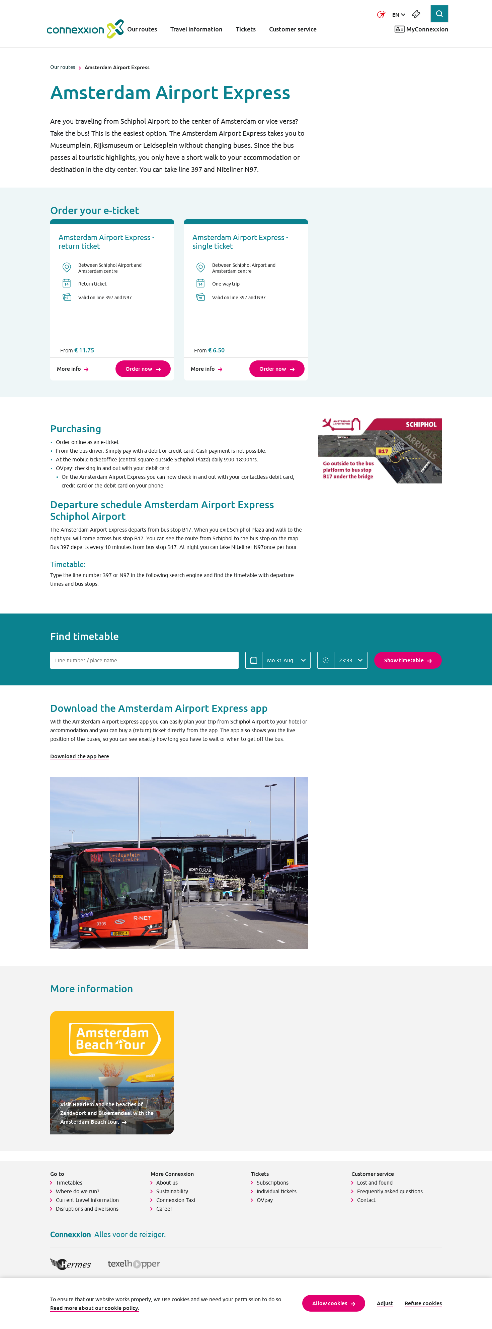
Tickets (246, 29)
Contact (366, 1200)
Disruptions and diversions (87, 1209)
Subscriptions (273, 1183)
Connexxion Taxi (175, 1200)
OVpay (265, 1200)
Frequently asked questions (390, 1191)
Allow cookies (329, 1303)
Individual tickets (277, 1191)
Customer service (293, 29)
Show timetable (404, 660)
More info (69, 368)
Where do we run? (78, 1191)
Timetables (69, 1183)
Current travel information (87, 1200)
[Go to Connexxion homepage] (85, 29)
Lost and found (375, 1183)
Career (164, 1209)
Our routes (142, 29)
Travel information (196, 29)
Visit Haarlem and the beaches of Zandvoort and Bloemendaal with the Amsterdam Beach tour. (107, 1113)
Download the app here (79, 756)
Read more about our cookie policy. (94, 1308)
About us (167, 1183)
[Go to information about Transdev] (381, 14)
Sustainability (172, 1191)
